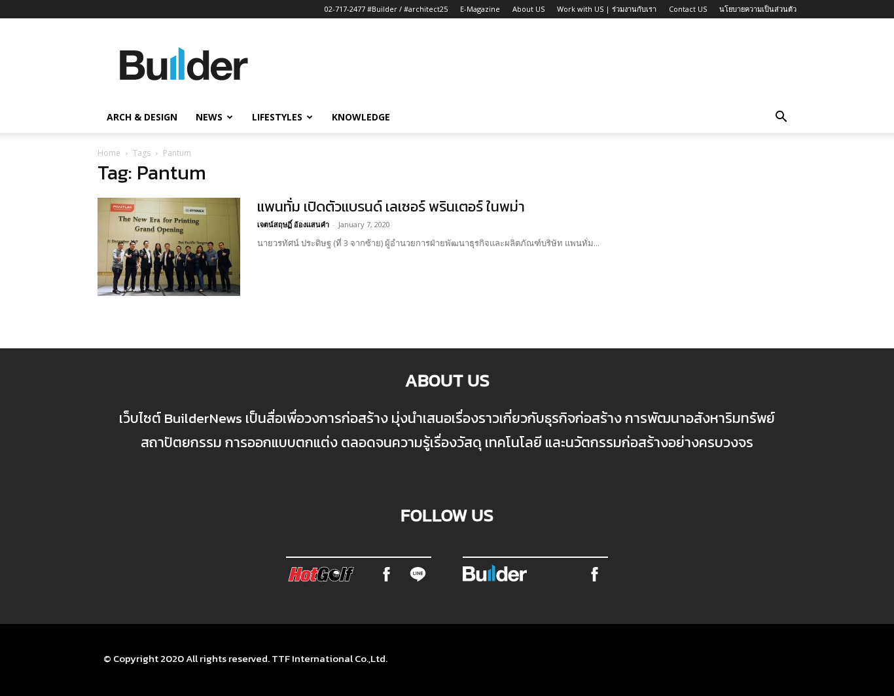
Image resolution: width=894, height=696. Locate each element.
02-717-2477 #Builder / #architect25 (386, 9)
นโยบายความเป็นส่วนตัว (757, 9)
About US (528, 9)
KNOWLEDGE (361, 117)
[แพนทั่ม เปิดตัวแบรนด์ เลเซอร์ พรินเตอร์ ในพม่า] (169, 247)
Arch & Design (142, 117)
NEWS (209, 117)
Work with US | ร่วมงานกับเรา (606, 9)
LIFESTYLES (277, 117)
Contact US (688, 9)
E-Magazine (480, 9)
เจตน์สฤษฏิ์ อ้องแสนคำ (293, 224)
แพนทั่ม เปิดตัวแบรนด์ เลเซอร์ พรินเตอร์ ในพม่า (391, 206)
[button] (780, 118)
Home (109, 152)
